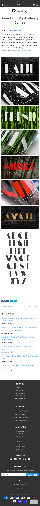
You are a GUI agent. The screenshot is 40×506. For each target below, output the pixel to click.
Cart (37, 5)
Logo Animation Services (20, 417)
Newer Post (33, 307)
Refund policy (20, 449)
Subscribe (32, 475)
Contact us (20, 433)
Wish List (20, 436)
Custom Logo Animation (20, 420)
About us (20, 441)
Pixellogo (25, 494)
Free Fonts (17, 30)
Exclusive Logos (20, 395)
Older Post (7, 307)
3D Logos (20, 388)
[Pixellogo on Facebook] (15, 459)
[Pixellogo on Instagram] (24, 459)
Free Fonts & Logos (20, 398)
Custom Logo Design (20, 411)
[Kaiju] (20, 155)
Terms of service (20, 446)
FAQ (20, 401)
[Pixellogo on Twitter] (11, 459)
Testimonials (20, 431)
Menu (6, 5)
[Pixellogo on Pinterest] (20, 459)
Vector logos (20, 390)
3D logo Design (20, 414)
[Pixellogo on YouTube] (29, 459)
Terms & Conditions (20, 484)
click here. (30, 48)
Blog (20, 439)
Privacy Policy (20, 488)
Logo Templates (20, 393)
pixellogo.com (26, 50)
